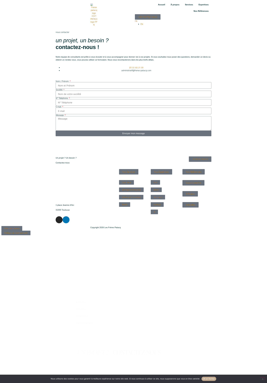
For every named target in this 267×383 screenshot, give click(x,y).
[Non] (262, 378)
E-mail (59, 107)
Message (60, 115)
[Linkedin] (66, 219)
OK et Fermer (209, 379)
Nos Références (201, 11)
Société (59, 90)
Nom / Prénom (62, 81)
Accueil (161, 4)
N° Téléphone (62, 98)
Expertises (204, 4)
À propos (175, 4)
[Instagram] (59, 219)
